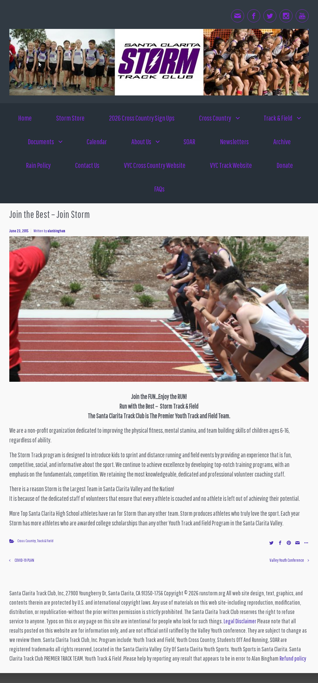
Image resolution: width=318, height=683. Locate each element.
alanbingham (56, 230)
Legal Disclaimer (240, 621)
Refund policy (292, 658)
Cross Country (26, 540)
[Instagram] (286, 15)
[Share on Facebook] (280, 542)
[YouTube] (302, 15)
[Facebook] (253, 15)
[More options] (305, 542)
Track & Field (45, 540)
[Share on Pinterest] (289, 542)
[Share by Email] (297, 542)
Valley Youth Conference (287, 560)
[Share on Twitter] (271, 542)
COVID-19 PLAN (24, 560)
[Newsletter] (237, 15)
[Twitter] (269, 15)
